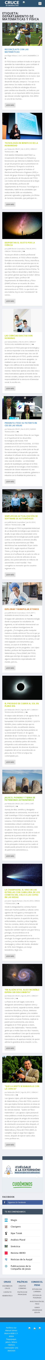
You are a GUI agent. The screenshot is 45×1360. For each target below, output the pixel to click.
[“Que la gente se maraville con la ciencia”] (22, 1069)
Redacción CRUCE (14, 149)
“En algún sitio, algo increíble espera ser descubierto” (22, 991)
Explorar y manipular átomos (22, 609)
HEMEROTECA (7, 1296)
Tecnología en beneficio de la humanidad (21, 144)
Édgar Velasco (12, 56)
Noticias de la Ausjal (21, 1259)
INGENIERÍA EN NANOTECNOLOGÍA (16, 615)
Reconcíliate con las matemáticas (17, 50)
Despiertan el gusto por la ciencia (20, 243)
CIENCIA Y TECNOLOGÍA (13, 251)
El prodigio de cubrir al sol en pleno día (22, 704)
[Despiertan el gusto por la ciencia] (22, 225)
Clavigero (16, 1226)
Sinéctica (15, 1246)
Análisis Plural (18, 1239)
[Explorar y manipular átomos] (22, 594)
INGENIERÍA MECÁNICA (22, 344)
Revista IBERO (18, 1252)
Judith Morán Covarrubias (16, 249)
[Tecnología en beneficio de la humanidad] (22, 126)
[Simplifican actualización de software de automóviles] (22, 500)
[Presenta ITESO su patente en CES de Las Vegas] (22, 407)
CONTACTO (7, 1292)
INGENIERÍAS (32, 56)
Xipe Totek (16, 1233)
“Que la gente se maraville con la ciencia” (22, 1087)
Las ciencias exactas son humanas (19, 336)
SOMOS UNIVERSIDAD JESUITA (37, 1310)
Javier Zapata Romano (15, 901)
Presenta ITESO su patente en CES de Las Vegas (21, 424)
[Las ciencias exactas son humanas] (22, 320)
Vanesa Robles (13, 342)
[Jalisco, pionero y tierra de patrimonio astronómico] (22, 782)
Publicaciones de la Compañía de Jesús (21, 1267)
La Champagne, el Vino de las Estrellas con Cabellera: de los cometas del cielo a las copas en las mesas (22, 893)
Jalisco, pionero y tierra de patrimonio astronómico (20, 798)
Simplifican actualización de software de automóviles (21, 517)
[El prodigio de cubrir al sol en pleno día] (22, 688)
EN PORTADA (19, 712)
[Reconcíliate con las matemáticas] (22, 34)
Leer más (10, 105)
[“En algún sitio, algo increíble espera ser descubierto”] (22, 975)
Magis (14, 1220)
